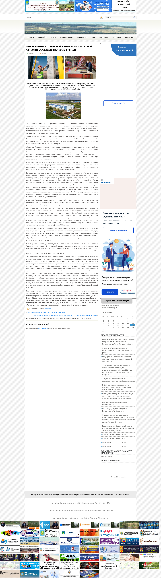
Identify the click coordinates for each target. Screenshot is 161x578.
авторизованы (43, 328)
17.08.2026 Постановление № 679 (114, 447)
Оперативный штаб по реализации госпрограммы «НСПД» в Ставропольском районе (117, 350)
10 (103, 323)
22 (128, 325)
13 (118, 323)
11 (108, 323)
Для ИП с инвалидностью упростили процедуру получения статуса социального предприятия (65, 315)
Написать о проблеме (118, 230)
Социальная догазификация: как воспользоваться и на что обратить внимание (118, 379)
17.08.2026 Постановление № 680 (114, 435)
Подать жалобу (118, 103)
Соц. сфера (103, 37)
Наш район (42, 37)
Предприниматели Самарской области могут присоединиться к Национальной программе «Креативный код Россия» (118, 428)
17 (103, 325)
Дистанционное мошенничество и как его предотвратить (46, 312)
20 (118, 325)
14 (123, 323)
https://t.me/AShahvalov (96, 518)
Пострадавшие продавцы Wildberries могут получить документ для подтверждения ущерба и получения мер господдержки (117, 395)
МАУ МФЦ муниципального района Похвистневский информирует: (114, 409)
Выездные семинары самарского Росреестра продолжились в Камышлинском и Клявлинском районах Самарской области (118, 341)
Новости (30, 37)
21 (123, 325)
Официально (82, 37)
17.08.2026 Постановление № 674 (114, 439)
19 (113, 325)
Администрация (66, 37)
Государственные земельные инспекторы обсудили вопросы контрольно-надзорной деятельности (117, 358)
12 (113, 323)
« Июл (103, 332)
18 (108, 325)
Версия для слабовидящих (117, 301)
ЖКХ (93, 37)
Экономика (116, 37)
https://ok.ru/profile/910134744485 (95, 510)
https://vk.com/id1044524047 (95, 502)
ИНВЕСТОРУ (129, 37)
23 (133, 325)
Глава (53, 37)
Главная (29, 17)
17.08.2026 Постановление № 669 (114, 443)
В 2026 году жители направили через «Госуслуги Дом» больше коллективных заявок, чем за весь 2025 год (116, 387)
